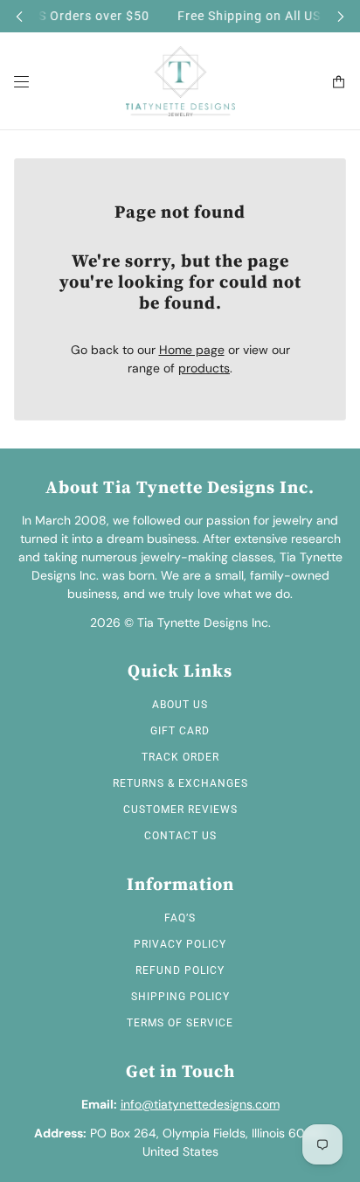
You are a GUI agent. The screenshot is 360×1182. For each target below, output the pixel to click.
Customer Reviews (180, 809)
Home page (192, 350)
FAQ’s (180, 918)
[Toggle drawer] (21, 81)
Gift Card (180, 731)
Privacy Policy (180, 944)
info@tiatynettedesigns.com (200, 1104)
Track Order (180, 757)
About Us (180, 705)
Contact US (180, 836)
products (204, 368)
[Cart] (338, 81)
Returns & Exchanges (180, 783)
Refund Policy (180, 970)
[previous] (19, 16)
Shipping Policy (180, 997)
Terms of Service (180, 1023)
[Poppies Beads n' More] (180, 81)
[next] (341, 16)
